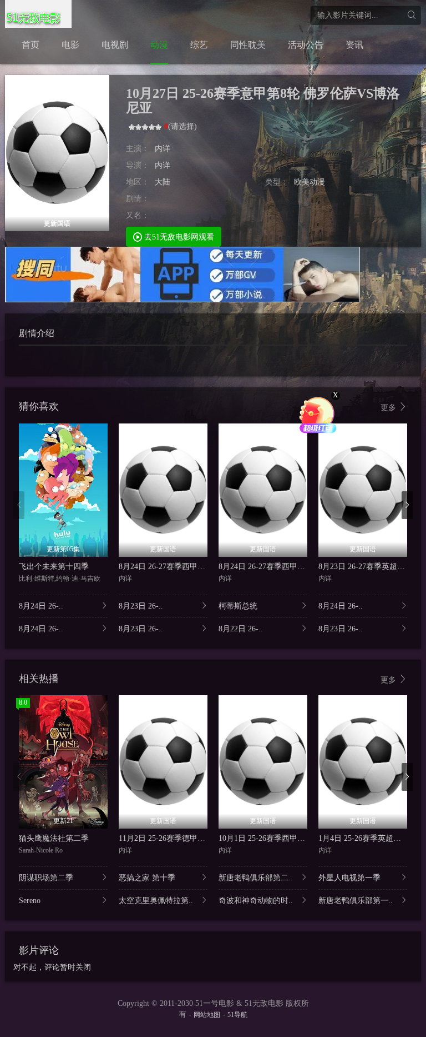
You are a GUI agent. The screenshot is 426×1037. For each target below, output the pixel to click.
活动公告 (305, 44)
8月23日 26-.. (141, 606)
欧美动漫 (309, 182)
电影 (70, 44)
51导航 (237, 1015)
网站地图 (207, 1015)
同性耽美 (248, 44)
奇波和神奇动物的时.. (256, 900)
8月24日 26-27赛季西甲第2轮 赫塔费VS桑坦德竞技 (305, 566)
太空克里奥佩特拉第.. (156, 900)
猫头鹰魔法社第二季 (54, 838)
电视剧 (115, 44)
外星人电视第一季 (349, 878)
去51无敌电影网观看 (178, 237)
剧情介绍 (36, 333)
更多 (389, 407)
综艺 (199, 44)
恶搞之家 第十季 (147, 878)
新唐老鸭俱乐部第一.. (355, 900)
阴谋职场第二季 (46, 878)
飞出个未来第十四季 (54, 566)
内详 (162, 148)
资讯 (354, 44)
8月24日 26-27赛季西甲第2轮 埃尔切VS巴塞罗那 (201, 566)
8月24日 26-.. (41, 606)
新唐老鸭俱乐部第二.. (256, 878)
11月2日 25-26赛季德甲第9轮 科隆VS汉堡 (189, 838)
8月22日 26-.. (241, 629)
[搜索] (411, 15)
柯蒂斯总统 (238, 606)
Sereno (29, 900)
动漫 (159, 44)
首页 (30, 44)
